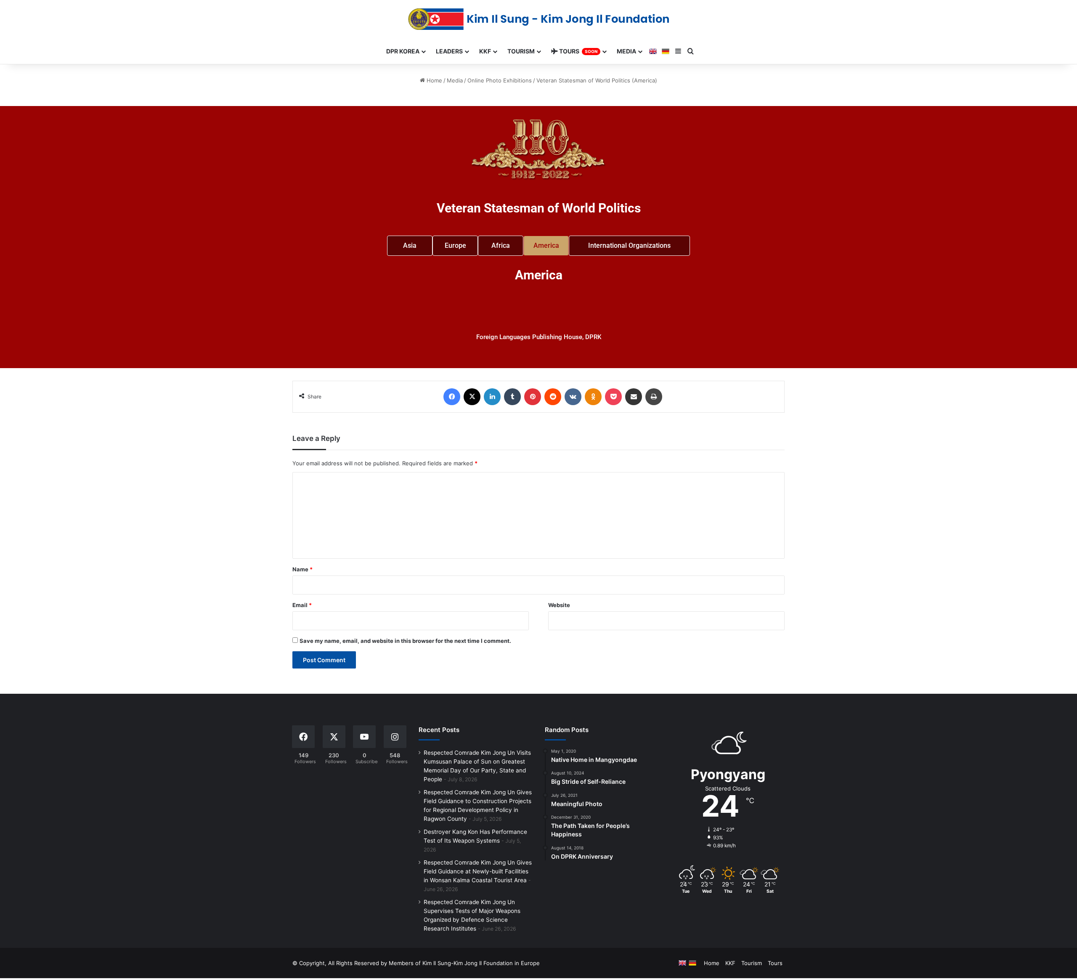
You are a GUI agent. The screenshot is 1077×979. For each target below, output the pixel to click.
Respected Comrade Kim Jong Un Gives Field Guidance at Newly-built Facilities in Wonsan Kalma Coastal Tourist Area (478, 871)
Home (433, 80)
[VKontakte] (573, 396)
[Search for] (690, 51)
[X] (472, 396)
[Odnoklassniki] (593, 396)
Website (559, 605)
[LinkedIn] (492, 396)
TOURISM (521, 51)
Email (302, 605)
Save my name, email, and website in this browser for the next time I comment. (405, 640)
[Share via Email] (633, 396)
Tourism (751, 963)
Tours (775, 963)
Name (302, 569)
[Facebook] (451, 396)
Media (455, 80)
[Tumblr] (512, 396)
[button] (546, 246)
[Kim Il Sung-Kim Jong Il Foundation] (538, 19)
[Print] (653, 396)
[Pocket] (613, 396)
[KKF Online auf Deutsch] (665, 51)
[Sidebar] (678, 51)
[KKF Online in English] (653, 51)
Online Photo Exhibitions (499, 80)
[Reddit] (552, 396)
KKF (730, 963)
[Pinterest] (532, 396)
